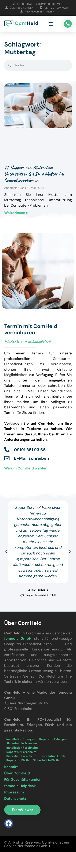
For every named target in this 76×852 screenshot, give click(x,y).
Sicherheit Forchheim (21, 756)
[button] (51, 24)
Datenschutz (15, 798)
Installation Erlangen (20, 739)
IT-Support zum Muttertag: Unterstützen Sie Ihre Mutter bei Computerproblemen (34, 174)
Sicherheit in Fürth (46, 760)
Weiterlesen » (16, 212)
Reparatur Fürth (17, 760)
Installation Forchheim (22, 747)
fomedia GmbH (17, 638)
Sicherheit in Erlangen (21, 743)
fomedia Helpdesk (20, 786)
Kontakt (11, 767)
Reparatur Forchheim (21, 752)
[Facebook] (8, 823)
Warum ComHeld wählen (25, 468)
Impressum (14, 792)
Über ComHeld (17, 773)
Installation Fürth (53, 756)
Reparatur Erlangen (52, 739)
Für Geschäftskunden (22, 779)
